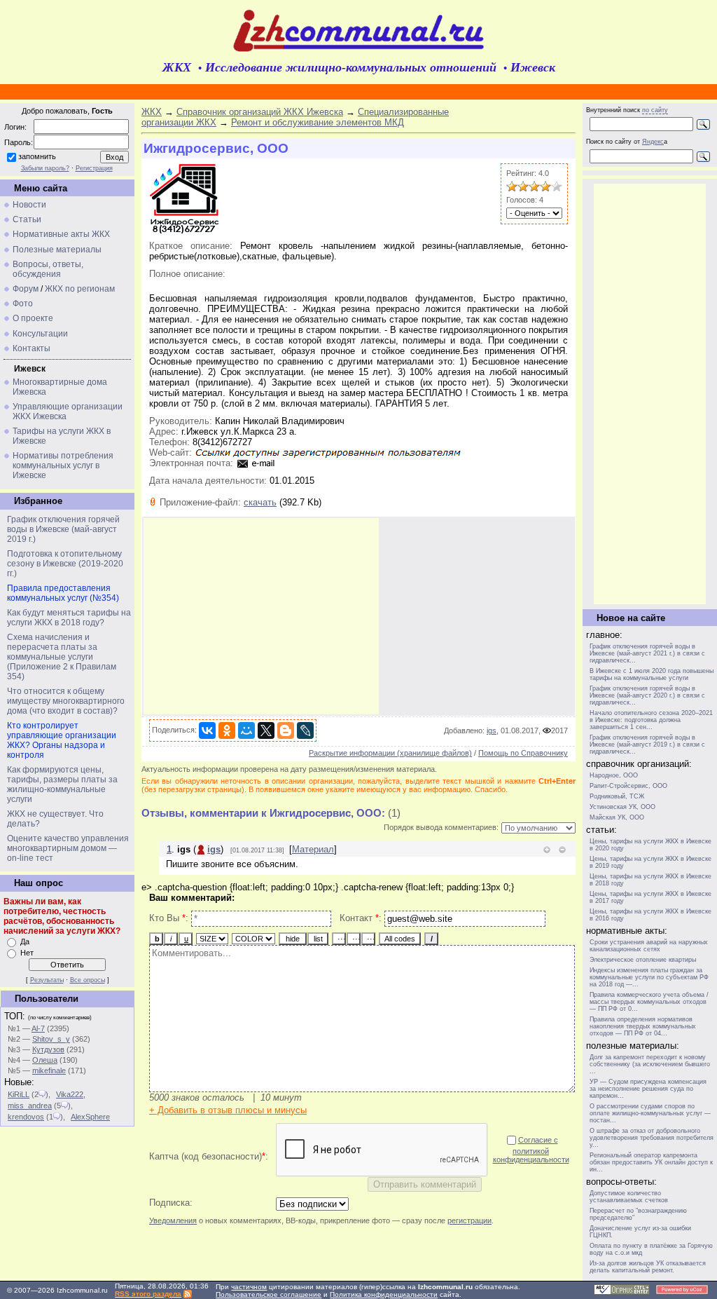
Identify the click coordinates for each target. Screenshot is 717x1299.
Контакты (31, 348)
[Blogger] (285, 730)
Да (24, 941)
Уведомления (173, 1220)
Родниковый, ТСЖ (617, 796)
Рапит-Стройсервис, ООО (628, 785)
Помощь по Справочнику (523, 753)
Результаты (47, 980)
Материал (313, 849)
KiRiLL (18, 1094)
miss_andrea (30, 1105)
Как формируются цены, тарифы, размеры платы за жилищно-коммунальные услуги (62, 784)
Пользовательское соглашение (268, 1294)
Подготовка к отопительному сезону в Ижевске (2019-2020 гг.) (65, 563)
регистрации (469, 1220)
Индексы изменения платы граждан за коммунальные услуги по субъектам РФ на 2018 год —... (649, 977)
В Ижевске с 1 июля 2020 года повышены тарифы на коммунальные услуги (651, 674)
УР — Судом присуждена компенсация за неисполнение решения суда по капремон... (648, 1088)
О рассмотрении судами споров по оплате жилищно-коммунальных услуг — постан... (650, 1113)
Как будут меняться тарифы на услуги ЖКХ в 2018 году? (69, 617)
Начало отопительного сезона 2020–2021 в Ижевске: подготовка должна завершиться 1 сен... (651, 719)
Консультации (40, 334)
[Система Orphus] (622, 1292)
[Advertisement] (261, 616)
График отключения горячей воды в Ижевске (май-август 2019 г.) (63, 529)
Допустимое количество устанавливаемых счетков (629, 1197)
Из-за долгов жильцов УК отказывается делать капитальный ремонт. (648, 1267)
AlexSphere (90, 1117)
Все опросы (87, 980)
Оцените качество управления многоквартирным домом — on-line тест (68, 848)
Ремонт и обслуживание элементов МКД (317, 122)
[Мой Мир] (246, 730)
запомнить (37, 156)
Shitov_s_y (51, 1039)
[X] (266, 730)
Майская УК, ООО (617, 817)
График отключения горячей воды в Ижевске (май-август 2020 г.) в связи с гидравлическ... (647, 695)
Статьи (27, 219)
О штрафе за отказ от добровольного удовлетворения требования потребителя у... (651, 1137)
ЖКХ (151, 112)
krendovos (26, 1117)
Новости (29, 205)
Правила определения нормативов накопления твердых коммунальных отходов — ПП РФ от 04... (643, 1026)
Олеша (44, 1060)
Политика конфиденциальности (384, 1294)
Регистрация (94, 168)
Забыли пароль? (45, 168)
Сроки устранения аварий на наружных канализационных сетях (649, 946)
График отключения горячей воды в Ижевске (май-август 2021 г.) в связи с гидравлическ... (647, 653)
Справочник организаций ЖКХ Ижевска (259, 112)
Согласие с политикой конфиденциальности (531, 1150)
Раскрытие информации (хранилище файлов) (390, 753)
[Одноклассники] (226, 730)
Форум (26, 289)
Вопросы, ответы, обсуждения (48, 269)
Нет (27, 952)
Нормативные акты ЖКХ (61, 234)
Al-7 (38, 1028)
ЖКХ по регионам (80, 289)
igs (491, 730)
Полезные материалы (57, 249)
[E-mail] (256, 463)
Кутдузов (48, 1049)
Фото (23, 303)
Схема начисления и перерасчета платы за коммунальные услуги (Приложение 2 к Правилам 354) (61, 656)
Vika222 (69, 1094)
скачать (260, 502)
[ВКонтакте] (207, 730)
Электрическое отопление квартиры (643, 959)
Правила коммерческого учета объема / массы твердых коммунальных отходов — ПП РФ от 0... (649, 1001)
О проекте (33, 318)
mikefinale (49, 1070)
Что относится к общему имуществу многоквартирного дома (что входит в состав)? (66, 701)
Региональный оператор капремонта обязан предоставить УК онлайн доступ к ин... (651, 1162)
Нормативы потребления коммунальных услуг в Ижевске (63, 465)
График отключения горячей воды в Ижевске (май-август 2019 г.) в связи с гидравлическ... (647, 744)
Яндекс (653, 141)
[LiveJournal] (305, 730)
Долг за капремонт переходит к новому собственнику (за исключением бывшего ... (650, 1064)
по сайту (655, 110)
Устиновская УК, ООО (622, 806)
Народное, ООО (614, 775)
